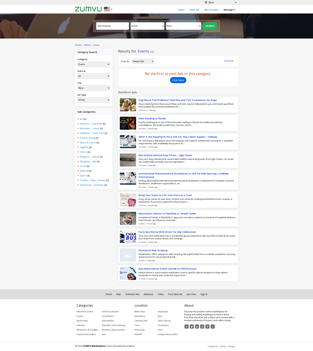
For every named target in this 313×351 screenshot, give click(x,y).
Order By (125, 61)
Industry (81, 325)
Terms (223, 346)
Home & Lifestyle (110, 311)
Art (82, 118)
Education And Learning (113, 325)
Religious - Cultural (90, 156)
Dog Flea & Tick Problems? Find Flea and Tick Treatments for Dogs (178, 100)
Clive (160, 329)
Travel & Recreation (86, 334)
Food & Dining (88, 137)
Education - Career (90, 128)
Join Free (191, 294)
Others (83, 151)
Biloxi (87, 44)
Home (78, 44)
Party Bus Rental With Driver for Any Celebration (167, 231)
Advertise (148, 294)
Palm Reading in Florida (152, 118)
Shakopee (163, 311)
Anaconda (139, 329)
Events (80, 316)
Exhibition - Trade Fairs (92, 133)
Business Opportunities (113, 329)
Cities (181, 9)
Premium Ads (132, 294)
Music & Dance (88, 142)
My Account (211, 9)
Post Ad (194, 9)
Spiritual (84, 170)
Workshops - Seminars (92, 184)
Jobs (104, 334)
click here (178, 80)
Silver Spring (164, 320)
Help (118, 294)
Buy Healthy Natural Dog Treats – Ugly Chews (165, 155)
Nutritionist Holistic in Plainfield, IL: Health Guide (167, 213)
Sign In (204, 294)
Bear (160, 316)
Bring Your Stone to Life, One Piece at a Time (165, 195)
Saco (136, 325)
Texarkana (163, 325)
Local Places (108, 316)
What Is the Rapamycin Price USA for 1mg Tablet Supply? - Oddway (178, 136)
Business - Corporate (91, 123)
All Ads (227, 61)
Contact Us (213, 346)
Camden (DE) (140, 320)
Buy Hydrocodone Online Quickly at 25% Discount (168, 268)
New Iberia (139, 316)
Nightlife (84, 147)
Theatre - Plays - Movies (93, 180)
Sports (83, 175)
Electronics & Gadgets (87, 329)
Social (83, 166)
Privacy (231, 346)
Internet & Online (85, 311)
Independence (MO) (167, 334)
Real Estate (82, 320)
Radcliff (138, 334)
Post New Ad (175, 294)
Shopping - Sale (88, 161)
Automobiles (108, 320)
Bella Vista (139, 311)
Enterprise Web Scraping (153, 250)
